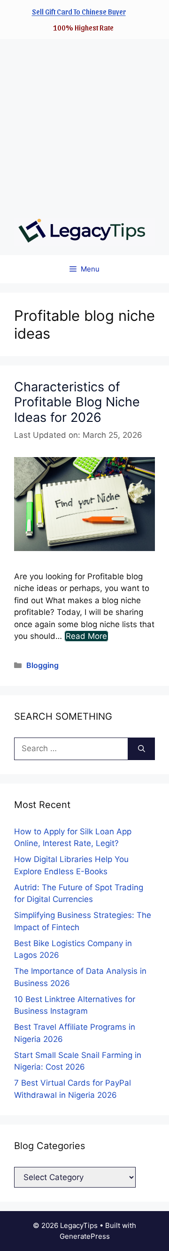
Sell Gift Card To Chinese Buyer (79, 11)
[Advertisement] (84, 123)
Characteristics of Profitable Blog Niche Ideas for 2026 (77, 402)
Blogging (42, 665)
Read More (86, 636)
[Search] (141, 749)
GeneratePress (85, 1236)
